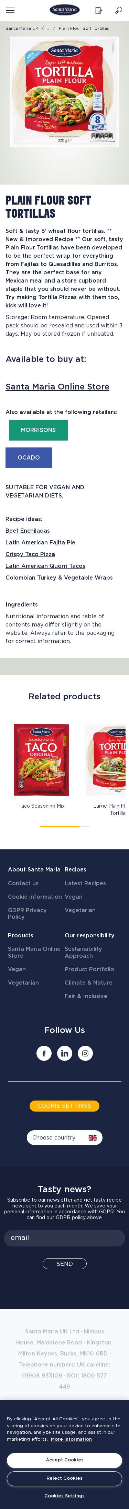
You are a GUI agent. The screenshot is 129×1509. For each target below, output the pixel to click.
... (49, 28)
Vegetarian (80, 910)
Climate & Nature (88, 983)
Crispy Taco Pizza (30, 554)
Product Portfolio (89, 969)
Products (20, 935)
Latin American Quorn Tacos (45, 566)
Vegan (74, 897)
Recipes (75, 869)
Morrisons (38, 430)
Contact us (23, 883)
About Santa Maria (34, 869)
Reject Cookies (64, 1478)
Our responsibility (90, 935)
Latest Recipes (85, 883)
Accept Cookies (65, 1460)
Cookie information (35, 897)
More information (71, 1439)
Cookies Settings (64, 1496)
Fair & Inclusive (86, 996)
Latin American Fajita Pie (40, 542)
